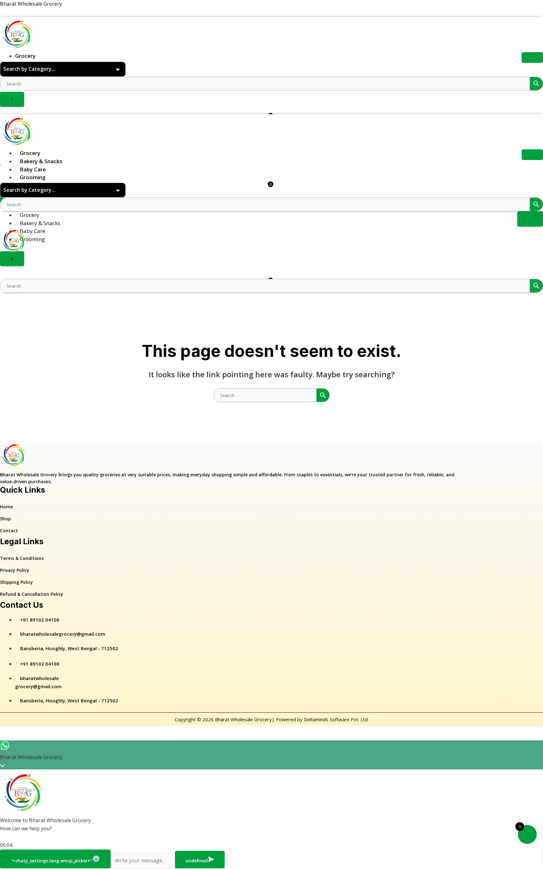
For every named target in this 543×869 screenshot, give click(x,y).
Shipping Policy (16, 582)
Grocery (25, 55)
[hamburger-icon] (532, 57)
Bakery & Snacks (41, 161)
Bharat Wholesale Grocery (31, 3)
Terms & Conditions (22, 558)
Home (6, 507)
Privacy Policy (14, 570)
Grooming (33, 177)
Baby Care (33, 169)
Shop (5, 519)
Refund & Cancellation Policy (31, 594)
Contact (9, 531)
